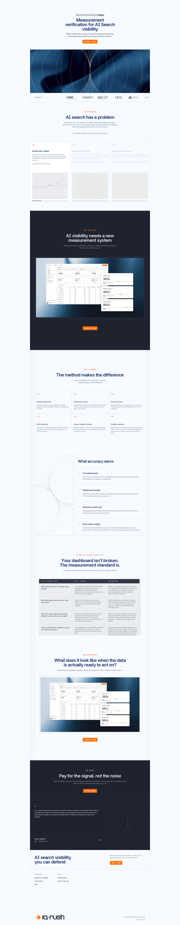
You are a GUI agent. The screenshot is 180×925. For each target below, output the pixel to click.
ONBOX (143, 919)
